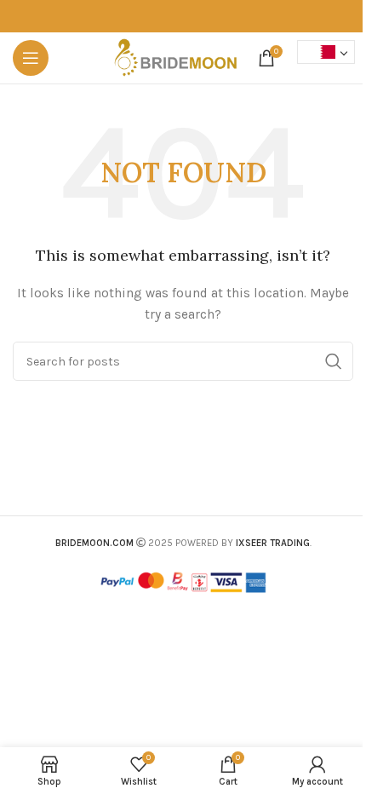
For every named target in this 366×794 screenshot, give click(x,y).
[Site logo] (176, 56)
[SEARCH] (333, 361)
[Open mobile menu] (30, 58)
